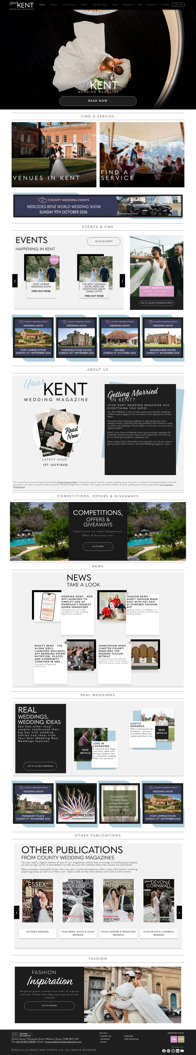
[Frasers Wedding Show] (119, 337)
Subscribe (178, 5)
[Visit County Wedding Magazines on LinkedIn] (178, 1051)
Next (122, 280)
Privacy (103, 1042)
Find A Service (69, 5)
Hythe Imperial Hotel (67, 482)
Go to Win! (98, 547)
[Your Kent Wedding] (22, 6)
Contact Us (105, 1036)
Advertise (151, 5)
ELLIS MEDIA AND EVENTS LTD (42, 1050)
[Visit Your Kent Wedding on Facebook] (164, 1051)
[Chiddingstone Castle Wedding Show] (76, 337)
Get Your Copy (100, 5)
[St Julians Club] (119, 803)
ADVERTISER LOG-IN (176, 1033)
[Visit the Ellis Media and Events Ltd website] (22, 1035)
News (115, 5)
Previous (15, 280)
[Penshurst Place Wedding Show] (33, 803)
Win (140, 5)
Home (42, 5)
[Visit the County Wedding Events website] (174, 1039)
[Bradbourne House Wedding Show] (163, 337)
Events (84, 5)
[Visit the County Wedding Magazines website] (181, 1039)
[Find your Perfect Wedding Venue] (54, 154)
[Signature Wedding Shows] (98, 206)
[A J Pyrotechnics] (76, 803)
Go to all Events (104, 242)
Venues (54, 5)
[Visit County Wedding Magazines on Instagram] (173, 1051)
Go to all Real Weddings (40, 766)
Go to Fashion (49, 1006)
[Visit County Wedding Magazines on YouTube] (182, 1051)
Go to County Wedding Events (156, 303)
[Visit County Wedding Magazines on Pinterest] (169, 1051)
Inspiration (128, 5)
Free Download (131, 1039)
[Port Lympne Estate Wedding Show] (33, 337)
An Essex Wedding (37, 932)
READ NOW (98, 101)
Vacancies (105, 1039)
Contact (165, 5)
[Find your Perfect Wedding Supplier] (142, 154)
